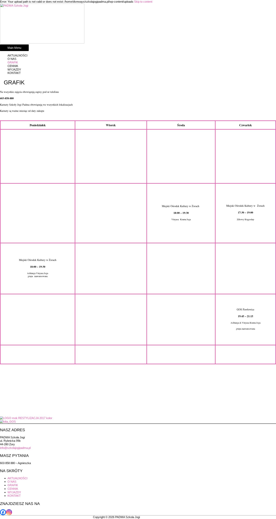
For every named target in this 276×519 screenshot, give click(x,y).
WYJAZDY (14, 69)
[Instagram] (9, 512)
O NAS (12, 58)
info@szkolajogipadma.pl (15, 447)
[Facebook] (3, 512)
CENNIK (13, 66)
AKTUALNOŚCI (17, 55)
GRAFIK (13, 62)
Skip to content (143, 1)
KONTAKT (14, 72)
